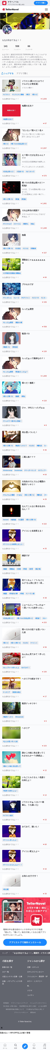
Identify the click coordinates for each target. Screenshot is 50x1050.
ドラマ (29, 990)
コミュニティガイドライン (38, 1003)
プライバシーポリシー (21, 1012)
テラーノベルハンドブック (19, 1003)
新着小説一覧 (7, 967)
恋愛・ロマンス (33, 967)
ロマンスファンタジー (35, 972)
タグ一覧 (5, 972)
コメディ (30, 995)
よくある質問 (42, 1006)
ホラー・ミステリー (34, 981)
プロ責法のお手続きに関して (35, 1009)
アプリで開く (41, 3)
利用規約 (6, 1003)
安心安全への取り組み (10, 1006)
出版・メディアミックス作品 (12, 982)
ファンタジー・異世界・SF (37, 976)
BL (28, 986)
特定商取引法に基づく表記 (27, 1006)
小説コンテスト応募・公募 (12, 976)
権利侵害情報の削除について (15, 1009)
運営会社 (33, 1012)
